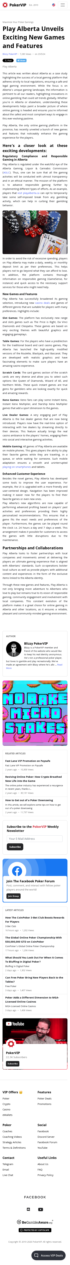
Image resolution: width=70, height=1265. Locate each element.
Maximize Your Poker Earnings (18, 22)
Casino (6, 1110)
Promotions (44, 1104)
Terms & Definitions (14, 1148)
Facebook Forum (47, 1143)
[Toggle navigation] (62, 5)
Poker (6, 1099)
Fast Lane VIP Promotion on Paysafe (27, 761)
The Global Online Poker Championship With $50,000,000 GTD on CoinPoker (33, 940)
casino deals (42, 303)
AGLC (6, 173)
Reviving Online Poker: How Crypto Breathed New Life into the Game (33, 779)
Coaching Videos (12, 1137)
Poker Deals (44, 1099)
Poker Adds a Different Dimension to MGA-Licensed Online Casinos (32, 1000)
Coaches (7, 1132)
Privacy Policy (46, 1175)
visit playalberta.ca (28, 193)
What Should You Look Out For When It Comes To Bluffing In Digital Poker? (34, 960)
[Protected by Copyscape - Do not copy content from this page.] (35, 1230)
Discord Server (46, 1137)
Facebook (43, 1132)
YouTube (42, 1148)
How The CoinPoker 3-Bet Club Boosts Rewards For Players (34, 920)
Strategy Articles (12, 1143)
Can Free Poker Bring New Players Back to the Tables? (34, 980)
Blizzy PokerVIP (10, 54)
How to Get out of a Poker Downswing (29, 800)
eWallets (7, 1115)
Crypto (6, 1104)
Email (6, 1170)
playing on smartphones (17, 467)
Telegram (8, 1164)
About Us (43, 1164)
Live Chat (8, 1175)
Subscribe (15, 846)
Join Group (13, 896)
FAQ (40, 1170)
